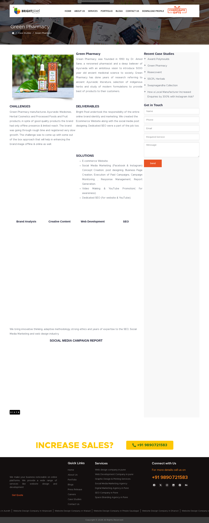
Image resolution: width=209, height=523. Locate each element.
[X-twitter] (160, 485)
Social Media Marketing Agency (111, 484)
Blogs (119, 10)
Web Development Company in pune (114, 474)
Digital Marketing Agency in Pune (112, 488)
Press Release (75, 490)
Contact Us (132, 10)
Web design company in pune (110, 470)
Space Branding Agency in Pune (111, 497)
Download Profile (153, 10)
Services (93, 10)
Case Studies (74, 499)
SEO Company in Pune (106, 493)
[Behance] (186, 485)
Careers (72, 494)
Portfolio (107, 10)
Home (68, 10)
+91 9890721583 (170, 477)
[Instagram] (167, 485)
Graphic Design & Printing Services (113, 479)
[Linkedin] (173, 485)
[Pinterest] (180, 485)
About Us (79, 10)
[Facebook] (154, 485)
